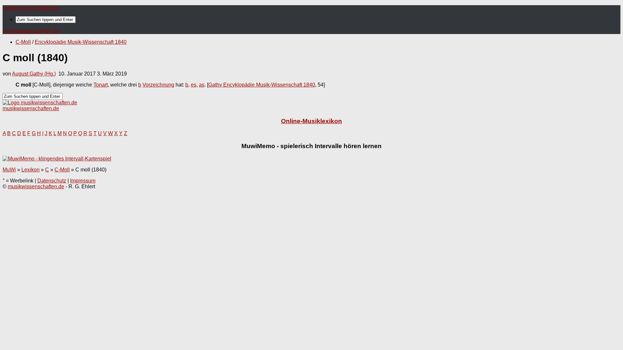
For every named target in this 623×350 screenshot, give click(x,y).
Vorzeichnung (158, 85)
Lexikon (30, 169)
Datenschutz (51, 180)
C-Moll (23, 42)
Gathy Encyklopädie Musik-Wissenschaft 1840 (261, 85)
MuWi (9, 169)
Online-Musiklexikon (311, 121)
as (201, 85)
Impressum (82, 180)
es (193, 85)
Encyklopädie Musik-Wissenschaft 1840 (81, 42)
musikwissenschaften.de (31, 8)
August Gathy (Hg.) (34, 73)
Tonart (100, 85)
